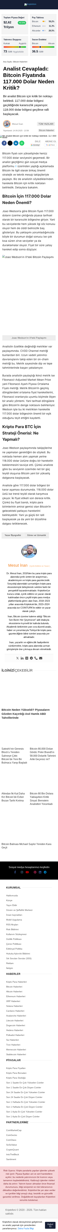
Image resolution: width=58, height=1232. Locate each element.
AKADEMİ (9, 45)
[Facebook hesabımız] (6, 1227)
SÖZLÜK (9, 51)
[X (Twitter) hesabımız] (11, 1227)
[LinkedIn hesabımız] (40, 1227)
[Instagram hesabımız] (17, 1227)
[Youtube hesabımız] (23, 1227)
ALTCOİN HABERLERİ (15, 38)
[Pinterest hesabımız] (34, 1227)
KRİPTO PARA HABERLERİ (17, 26)
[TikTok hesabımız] (28, 1227)
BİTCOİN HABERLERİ (15, 32)
